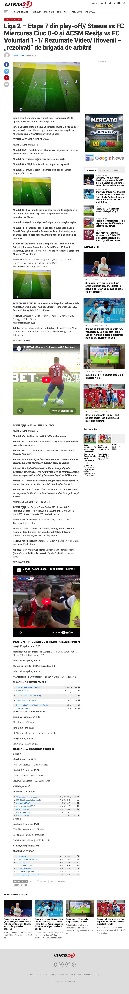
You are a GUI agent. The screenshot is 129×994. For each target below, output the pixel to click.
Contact (97, 974)
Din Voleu (90, 11)
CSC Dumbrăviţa (22, 815)
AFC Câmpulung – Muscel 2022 (29, 874)
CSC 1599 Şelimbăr (24, 868)
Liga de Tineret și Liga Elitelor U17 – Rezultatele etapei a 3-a (103, 450)
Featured (43, 881)
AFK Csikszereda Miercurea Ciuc (28, 687)
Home (115, 444)
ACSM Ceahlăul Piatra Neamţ (28, 859)
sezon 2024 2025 (20, 885)
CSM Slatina (21, 856)
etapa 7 (33, 881)
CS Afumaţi (21, 862)
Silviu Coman (19, 55)
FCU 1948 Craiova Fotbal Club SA (28, 800)
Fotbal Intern (20, 11)
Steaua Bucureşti (22, 690)
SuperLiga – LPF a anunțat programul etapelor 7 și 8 (107, 210)
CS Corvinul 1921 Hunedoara (27, 796)
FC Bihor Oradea (22, 809)
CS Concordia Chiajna (25, 865)
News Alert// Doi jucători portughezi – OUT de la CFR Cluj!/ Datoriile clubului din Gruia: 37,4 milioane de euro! (108, 236)
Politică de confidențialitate (57, 974)
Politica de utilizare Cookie (81, 974)
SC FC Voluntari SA (23, 708)
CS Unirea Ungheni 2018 (25, 806)
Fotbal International (42, 11)
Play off (61, 881)
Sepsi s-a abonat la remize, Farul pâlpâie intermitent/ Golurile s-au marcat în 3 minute (110, 223)
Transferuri (76, 11)
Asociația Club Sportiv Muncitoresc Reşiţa (32, 705)
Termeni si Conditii (36, 974)
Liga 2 (53, 881)
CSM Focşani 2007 (23, 812)
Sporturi (62, 11)
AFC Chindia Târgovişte (25, 871)
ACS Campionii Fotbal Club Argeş (28, 695)
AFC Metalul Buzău (23, 803)
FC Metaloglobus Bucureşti (26, 700)
